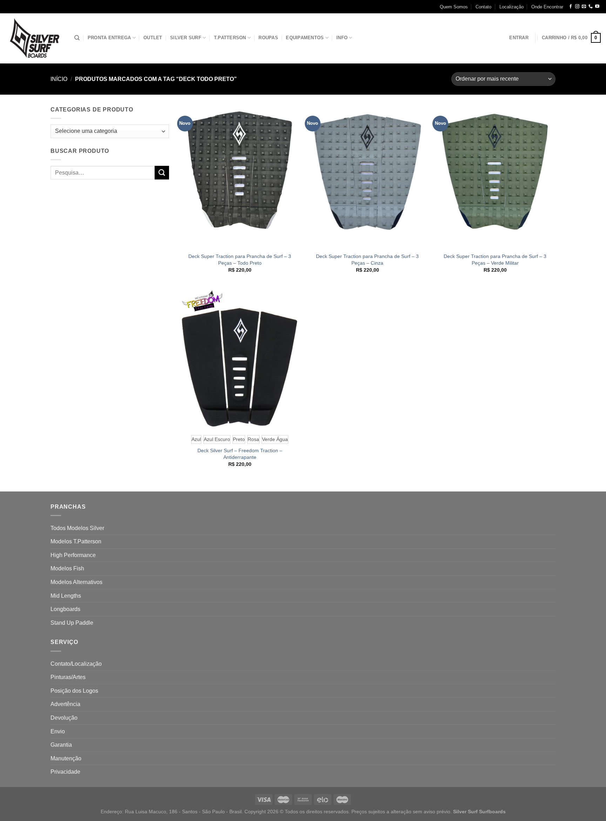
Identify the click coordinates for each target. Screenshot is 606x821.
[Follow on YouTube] (597, 6)
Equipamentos (305, 37)
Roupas (268, 37)
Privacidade (65, 772)
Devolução (64, 718)
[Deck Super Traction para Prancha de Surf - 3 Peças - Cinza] (367, 177)
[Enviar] (162, 172)
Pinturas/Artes (68, 677)
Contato (483, 6)
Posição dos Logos (74, 691)
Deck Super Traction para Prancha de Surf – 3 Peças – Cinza (367, 259)
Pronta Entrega (109, 37)
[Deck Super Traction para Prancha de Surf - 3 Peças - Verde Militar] (495, 177)
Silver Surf (185, 37)
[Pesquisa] (77, 38)
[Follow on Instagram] (577, 6)
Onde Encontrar (547, 6)
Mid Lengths (65, 596)
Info (342, 37)
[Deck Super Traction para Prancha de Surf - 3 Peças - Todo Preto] (239, 177)
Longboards (65, 609)
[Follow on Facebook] (570, 6)
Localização (511, 6)
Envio (57, 731)
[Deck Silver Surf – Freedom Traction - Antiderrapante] (239, 358)
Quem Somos (454, 6)
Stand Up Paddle (71, 623)
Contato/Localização (76, 664)
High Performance (73, 555)
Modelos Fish (67, 568)
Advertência (65, 704)
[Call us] (590, 6)
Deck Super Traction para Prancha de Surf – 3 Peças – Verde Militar (495, 259)
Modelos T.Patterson (75, 541)
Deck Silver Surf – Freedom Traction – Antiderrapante (239, 454)
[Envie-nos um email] (584, 6)
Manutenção (65, 758)
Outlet (152, 37)
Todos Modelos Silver (77, 528)
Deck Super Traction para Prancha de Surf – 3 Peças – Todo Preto (239, 259)
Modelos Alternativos (76, 582)
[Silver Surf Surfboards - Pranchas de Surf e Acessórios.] (34, 38)
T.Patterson (230, 37)
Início (58, 79)
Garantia (61, 745)
